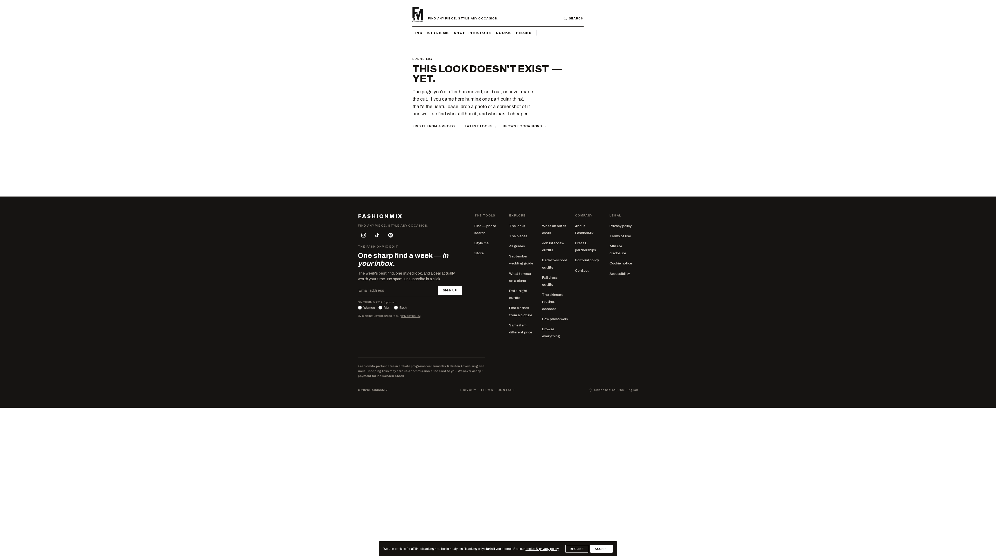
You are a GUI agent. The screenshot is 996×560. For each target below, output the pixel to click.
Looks (503, 33)
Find (417, 33)
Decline (577, 548)
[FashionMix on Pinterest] (390, 235)
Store (479, 253)
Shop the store (472, 33)
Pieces (524, 33)
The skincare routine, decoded (552, 302)
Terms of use (620, 236)
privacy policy (410, 315)
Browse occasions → (524, 126)
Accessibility (620, 274)
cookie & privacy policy (541, 549)
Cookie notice (621, 263)
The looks (517, 226)
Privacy (468, 389)
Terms (486, 389)
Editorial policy (587, 260)
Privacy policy (621, 226)
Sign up (450, 290)
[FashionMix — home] (417, 14)
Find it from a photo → (435, 126)
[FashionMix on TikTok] (377, 235)
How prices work (555, 319)
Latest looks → (481, 126)
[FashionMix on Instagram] (363, 235)
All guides (517, 246)
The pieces (518, 236)
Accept (601, 548)
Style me (438, 33)
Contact (582, 270)
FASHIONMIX (380, 216)
